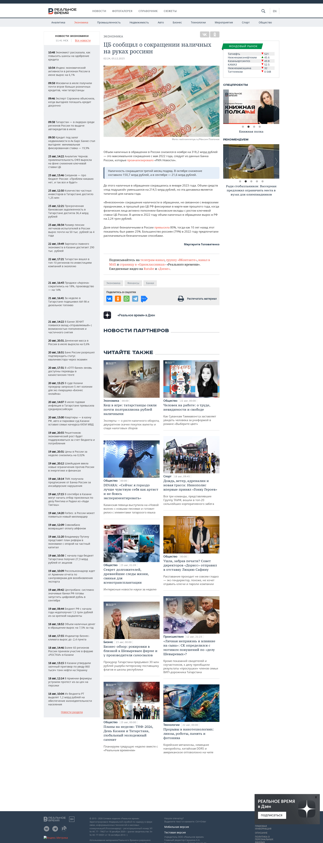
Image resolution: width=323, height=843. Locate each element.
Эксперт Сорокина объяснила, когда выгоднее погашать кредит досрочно (71, 102)
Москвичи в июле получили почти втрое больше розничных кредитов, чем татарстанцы (70, 86)
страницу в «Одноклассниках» (143, 264)
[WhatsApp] (127, 299)
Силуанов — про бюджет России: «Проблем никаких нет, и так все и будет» (70, 178)
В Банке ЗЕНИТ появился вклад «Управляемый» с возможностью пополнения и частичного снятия (70, 327)
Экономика (81, 22)
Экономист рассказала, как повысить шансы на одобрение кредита (69, 56)
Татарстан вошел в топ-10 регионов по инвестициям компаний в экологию (70, 262)
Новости (99, 11)
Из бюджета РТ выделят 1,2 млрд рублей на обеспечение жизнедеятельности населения (70, 699)
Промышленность (109, 22)
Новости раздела (72, 712)
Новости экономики (72, 36)
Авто (161, 22)
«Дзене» (164, 269)
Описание (261, 833)
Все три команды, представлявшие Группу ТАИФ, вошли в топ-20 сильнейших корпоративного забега (190, 492)
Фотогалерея (122, 11)
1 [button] (243, 127)
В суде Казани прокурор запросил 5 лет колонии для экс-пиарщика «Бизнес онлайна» (70, 388)
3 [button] (254, 127)
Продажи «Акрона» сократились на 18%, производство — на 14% (71, 286)
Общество (265, 22)
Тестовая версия (175, 832)
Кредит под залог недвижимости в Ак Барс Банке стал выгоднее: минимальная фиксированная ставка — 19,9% (71, 143)
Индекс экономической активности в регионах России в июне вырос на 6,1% (69, 71)
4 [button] (260, 127)
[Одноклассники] (214, 34)
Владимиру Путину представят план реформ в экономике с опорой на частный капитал (69, 542)
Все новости (83, 40)
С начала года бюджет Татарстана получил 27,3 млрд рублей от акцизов (71, 559)
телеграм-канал (152, 260)
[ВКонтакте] (204, 34)
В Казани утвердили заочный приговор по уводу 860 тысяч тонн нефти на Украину (69, 666)
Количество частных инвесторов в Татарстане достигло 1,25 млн (70, 194)
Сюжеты (170, 11)
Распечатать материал (202, 298)
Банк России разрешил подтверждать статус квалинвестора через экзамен (71, 356)
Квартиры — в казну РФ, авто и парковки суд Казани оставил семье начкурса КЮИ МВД (71, 421)
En (274, 11)
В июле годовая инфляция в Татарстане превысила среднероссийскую (71, 405)
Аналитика (58, 22)
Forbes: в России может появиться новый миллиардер (71, 514)
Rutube (149, 269)
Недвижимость (139, 22)
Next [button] (276, 107)
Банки (150, 283)
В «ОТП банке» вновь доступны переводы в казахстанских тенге (70, 371)
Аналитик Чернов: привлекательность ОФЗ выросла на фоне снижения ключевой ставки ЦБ (70, 161)
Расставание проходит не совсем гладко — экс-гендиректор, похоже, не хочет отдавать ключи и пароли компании (191, 572)
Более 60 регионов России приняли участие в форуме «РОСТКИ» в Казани (70, 651)
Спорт (246, 22)
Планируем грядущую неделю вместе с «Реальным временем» (131, 738)
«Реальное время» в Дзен (136, 315)
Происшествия (173, 636)
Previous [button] (226, 107)
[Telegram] (135, 299)
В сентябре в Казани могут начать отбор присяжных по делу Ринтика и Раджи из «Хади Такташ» (70, 499)
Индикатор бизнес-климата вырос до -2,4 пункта (69, 637)
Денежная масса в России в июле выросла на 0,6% (69, 342)
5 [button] (262, 181)
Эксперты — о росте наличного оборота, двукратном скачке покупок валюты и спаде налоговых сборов (131, 416)
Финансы (133, 283)
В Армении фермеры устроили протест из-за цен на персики (70, 682)
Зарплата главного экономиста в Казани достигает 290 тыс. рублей (71, 247)
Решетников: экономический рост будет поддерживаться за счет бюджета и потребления (71, 438)
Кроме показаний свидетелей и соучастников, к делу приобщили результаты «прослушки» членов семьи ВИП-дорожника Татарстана (190, 656)
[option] (251, 107)
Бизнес (177, 22)
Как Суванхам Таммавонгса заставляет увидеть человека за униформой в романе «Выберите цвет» (189, 414)
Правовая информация (263, 827)
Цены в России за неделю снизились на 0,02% (67, 453)
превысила (162, 227)
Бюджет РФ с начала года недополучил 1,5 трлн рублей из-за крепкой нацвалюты (70, 612)
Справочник (148, 11)
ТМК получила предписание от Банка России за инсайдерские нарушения (69, 482)
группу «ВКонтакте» (181, 260)
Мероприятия (224, 22)
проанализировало (140, 160)
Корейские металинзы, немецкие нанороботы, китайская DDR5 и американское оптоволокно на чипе (188, 740)
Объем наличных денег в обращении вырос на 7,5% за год (71, 625)
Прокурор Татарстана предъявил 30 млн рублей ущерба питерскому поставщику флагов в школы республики (131, 657)
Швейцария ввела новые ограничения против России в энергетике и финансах (71, 467)
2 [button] (248, 127)
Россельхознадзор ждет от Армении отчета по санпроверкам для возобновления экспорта (71, 576)
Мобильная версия (176, 827)
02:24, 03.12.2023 (114, 58)
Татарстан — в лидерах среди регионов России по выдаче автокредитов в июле (71, 125)
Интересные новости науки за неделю (130, 579)
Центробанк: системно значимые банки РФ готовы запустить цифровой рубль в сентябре (71, 595)
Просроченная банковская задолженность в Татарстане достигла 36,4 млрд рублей (68, 211)
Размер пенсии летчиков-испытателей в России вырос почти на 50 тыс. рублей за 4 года (71, 230)
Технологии (198, 22)
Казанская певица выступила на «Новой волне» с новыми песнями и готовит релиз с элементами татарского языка (131, 498)
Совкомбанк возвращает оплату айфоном (67, 526)
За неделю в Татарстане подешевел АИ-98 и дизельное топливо (68, 301)
